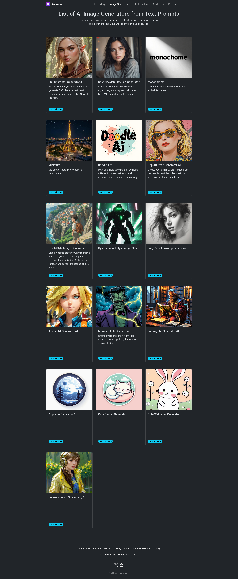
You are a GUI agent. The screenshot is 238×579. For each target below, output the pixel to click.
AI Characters (108, 555)
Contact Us (104, 549)
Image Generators (119, 4)
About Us (91, 549)
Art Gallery (99, 4)
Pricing (172, 4)
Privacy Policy (121, 549)
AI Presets (123, 555)
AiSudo (56, 4)
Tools (134, 555)
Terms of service (140, 549)
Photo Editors (141, 4)
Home (81, 549)
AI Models (158, 4)
